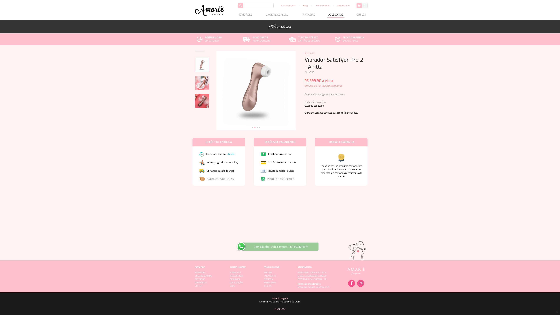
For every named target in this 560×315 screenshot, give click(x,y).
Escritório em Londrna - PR (312, 279)
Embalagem (270, 282)
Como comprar (322, 5)
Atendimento (343, 5)
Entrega (268, 279)
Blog (305, 5)
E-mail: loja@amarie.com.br (312, 276)
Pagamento (270, 276)
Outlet (361, 14)
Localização (236, 282)
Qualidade (235, 279)
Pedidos (268, 272)
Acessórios (335, 14)
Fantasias (308, 14)
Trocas (268, 286)
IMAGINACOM (280, 309)
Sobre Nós (235, 272)
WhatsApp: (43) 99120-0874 (312, 272)
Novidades (245, 14)
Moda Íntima (236, 276)
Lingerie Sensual (276, 14)
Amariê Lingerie (288, 5)
